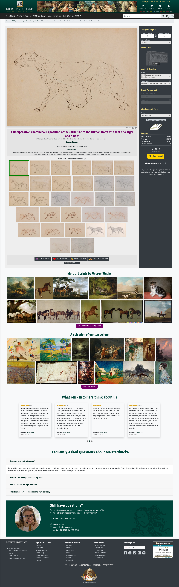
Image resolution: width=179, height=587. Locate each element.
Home (8, 21)
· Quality (67, 553)
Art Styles (36, 16)
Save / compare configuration (156, 120)
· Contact (38, 545)
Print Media (57, 16)
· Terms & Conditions (41, 550)
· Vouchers (68, 558)
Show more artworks (89, 387)
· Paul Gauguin (98, 550)
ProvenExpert (31, 432)
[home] (6, 16)
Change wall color (79, 259)
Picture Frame (46, 16)
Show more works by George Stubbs (89, 326)
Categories (27, 16)
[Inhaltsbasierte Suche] (167, 16)
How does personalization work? (22, 461)
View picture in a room (100, 259)
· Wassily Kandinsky (100, 553)
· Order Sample (69, 560)
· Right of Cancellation (42, 555)
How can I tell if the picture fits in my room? (26, 477)
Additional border (145, 40)
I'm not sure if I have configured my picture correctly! (30, 492)
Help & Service (68, 16)
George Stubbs (34, 21)
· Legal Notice (39, 548)
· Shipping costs (69, 550)
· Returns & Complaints (42, 558)
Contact (78, 16)
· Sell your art (68, 548)
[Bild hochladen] (172, 16)
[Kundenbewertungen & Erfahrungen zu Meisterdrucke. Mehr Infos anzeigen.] (163, 550)
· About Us (38, 560)
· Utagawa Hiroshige (100, 555)
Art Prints (12, 16)
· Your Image (68, 545)
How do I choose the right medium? (23, 484)
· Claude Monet (98, 548)
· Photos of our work (70, 555)
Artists (19, 16)
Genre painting (24, 21)
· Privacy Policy (40, 553)
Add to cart (157, 156)
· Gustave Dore (98, 558)
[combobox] (156, 42)
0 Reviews (76, 263)
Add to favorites (61, 259)
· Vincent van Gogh (99, 545)
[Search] (163, 16)
